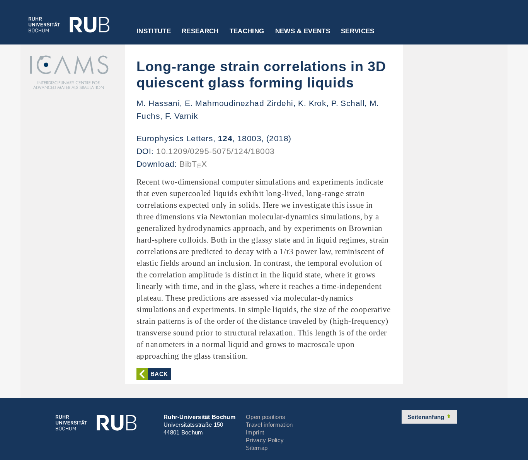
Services (358, 31)
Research (200, 31)
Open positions (265, 417)
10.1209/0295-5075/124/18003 (215, 151)
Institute (153, 31)
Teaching (247, 31)
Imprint (255, 432)
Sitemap (256, 448)
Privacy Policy (265, 440)
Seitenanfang (426, 417)
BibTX (193, 163)
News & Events (302, 31)
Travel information (269, 424)
